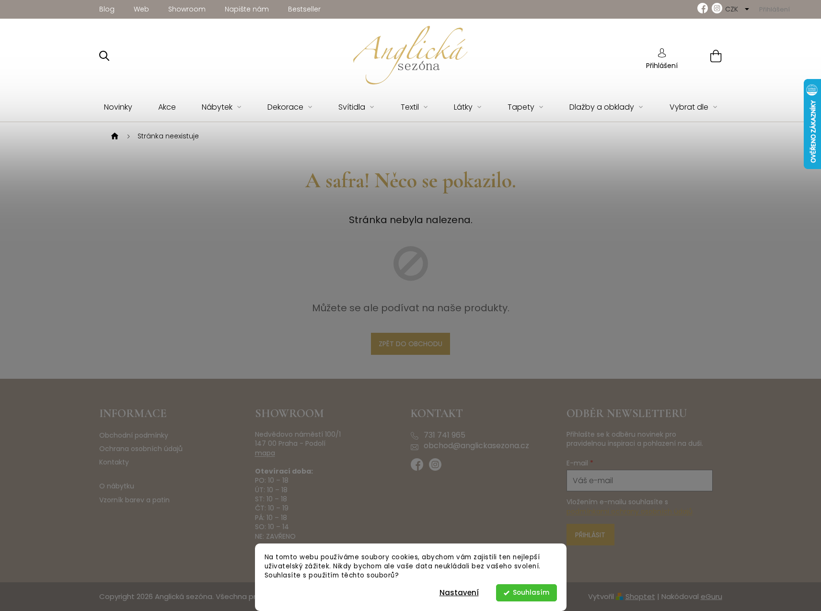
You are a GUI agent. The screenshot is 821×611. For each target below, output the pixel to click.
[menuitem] (118, 107)
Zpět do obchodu (410, 344)
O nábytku (116, 486)
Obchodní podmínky (133, 435)
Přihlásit (590, 535)
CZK (732, 9)
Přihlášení (662, 65)
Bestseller (304, 9)
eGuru (711, 596)
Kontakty (114, 462)
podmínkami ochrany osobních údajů (630, 511)
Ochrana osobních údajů (141, 448)
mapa (265, 453)
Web (141, 9)
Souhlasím (531, 592)
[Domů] (113, 136)
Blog (107, 9)
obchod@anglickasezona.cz (476, 446)
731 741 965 (444, 435)
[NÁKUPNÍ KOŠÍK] (704, 56)
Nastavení (459, 593)
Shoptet (640, 596)
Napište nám (247, 9)
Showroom (187, 9)
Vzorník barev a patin (134, 500)
